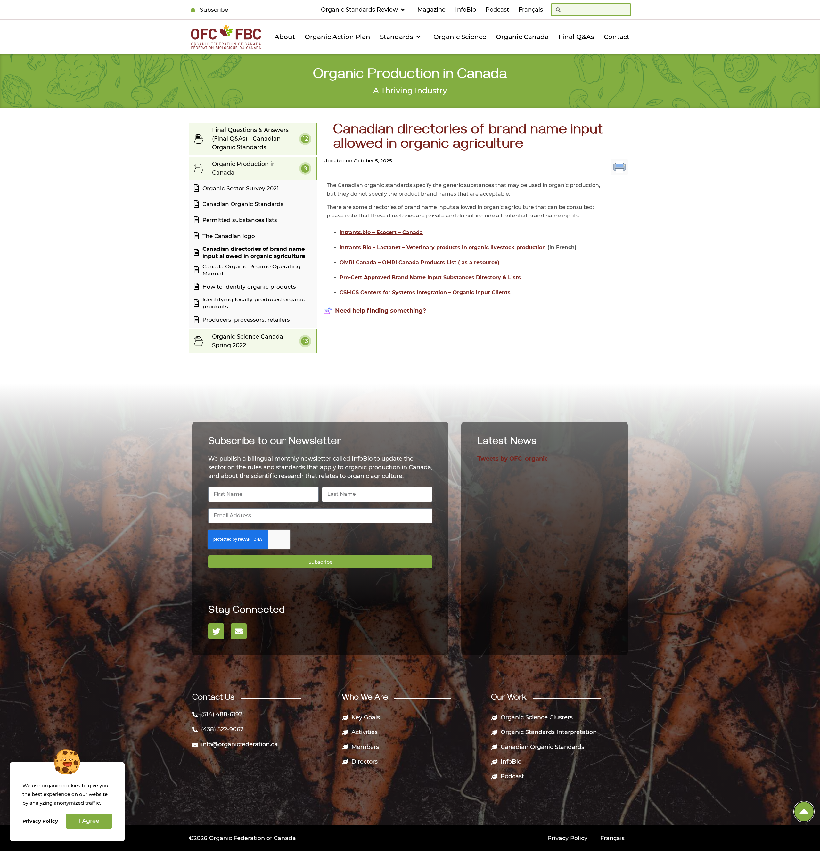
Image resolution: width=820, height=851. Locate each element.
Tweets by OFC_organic (512, 458)
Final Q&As (576, 37)
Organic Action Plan (337, 37)
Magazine (431, 9)
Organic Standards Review (359, 9)
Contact (616, 37)
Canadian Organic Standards (542, 746)
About (285, 37)
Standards (396, 37)
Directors (364, 761)
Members (365, 746)
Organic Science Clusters (537, 717)
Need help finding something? (380, 310)
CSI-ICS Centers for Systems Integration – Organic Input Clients (425, 293)
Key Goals (365, 717)
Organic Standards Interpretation (549, 732)
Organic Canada (522, 37)
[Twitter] (216, 631)
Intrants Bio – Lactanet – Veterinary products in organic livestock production (443, 247)
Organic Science (459, 37)
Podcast (497, 9)
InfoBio (465, 9)
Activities (364, 732)
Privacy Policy (567, 838)
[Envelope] (239, 631)
